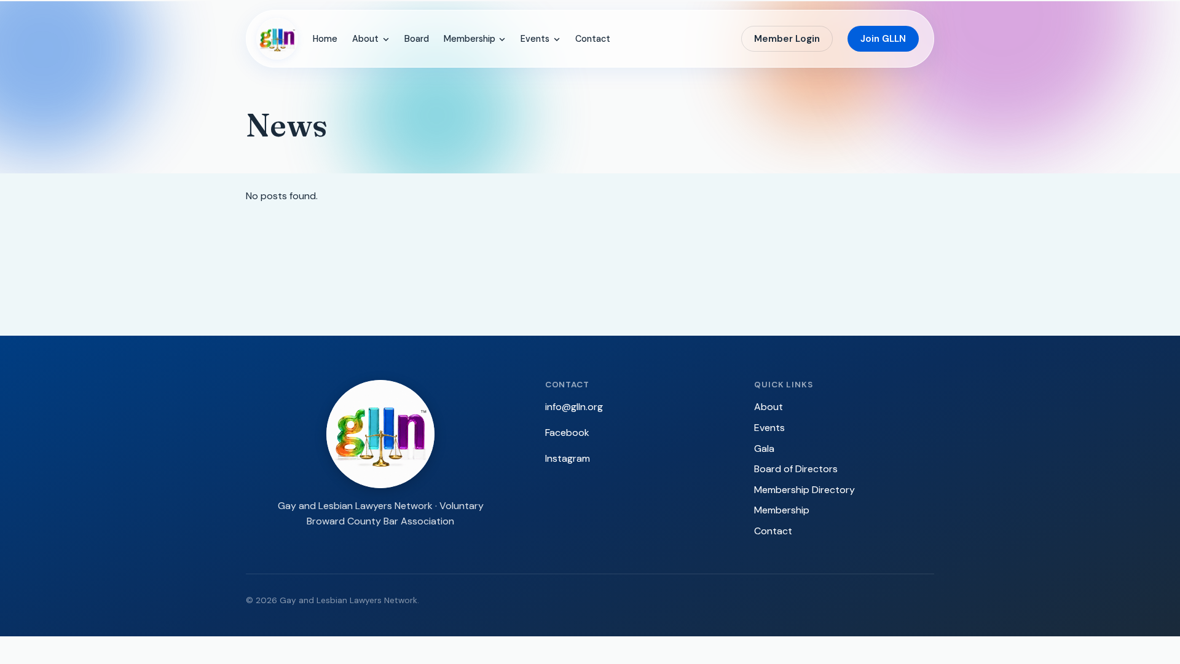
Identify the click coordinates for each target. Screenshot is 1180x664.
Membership (469, 38)
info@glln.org (574, 406)
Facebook (567, 432)
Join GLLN (883, 39)
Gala (764, 448)
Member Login (787, 39)
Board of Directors (796, 468)
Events (535, 38)
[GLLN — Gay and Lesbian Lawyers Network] (277, 39)
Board (416, 38)
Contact (592, 38)
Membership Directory (804, 489)
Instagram (567, 458)
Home (325, 38)
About (365, 38)
